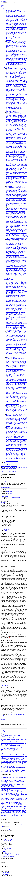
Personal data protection (8, 856)
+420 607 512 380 (8, 839)
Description (6, 529)
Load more (3, 719)
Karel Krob (3, 736)
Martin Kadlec (17, 780)
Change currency (10, 491)
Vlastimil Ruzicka (5, 797)
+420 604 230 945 (7, 840)
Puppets (5, 8)
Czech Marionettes (8, 789)
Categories (3, 464)
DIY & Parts (6, 67)
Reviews (5, 530)
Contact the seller (4, 502)
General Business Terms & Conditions (12, 854)
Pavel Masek (19, 803)
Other (17, 790)
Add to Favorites (4, 496)
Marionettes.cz (4, 1)
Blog (4, 851)
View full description (5, 487)
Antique (9, 464)
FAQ (4, 852)
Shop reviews (4, 562)
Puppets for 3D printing (8, 279)
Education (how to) (7, 853)
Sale (4, 462)
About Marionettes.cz (8, 848)
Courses (5, 413)
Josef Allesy (3, 481)
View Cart (10, 493)
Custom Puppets (7, 185)
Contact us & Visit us (8, 849)
